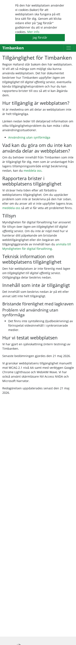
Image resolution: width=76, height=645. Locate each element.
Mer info (33, 32)
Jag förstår (40, 37)
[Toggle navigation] (68, 48)
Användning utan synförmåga (29, 137)
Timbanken (13, 47)
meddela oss (33, 171)
